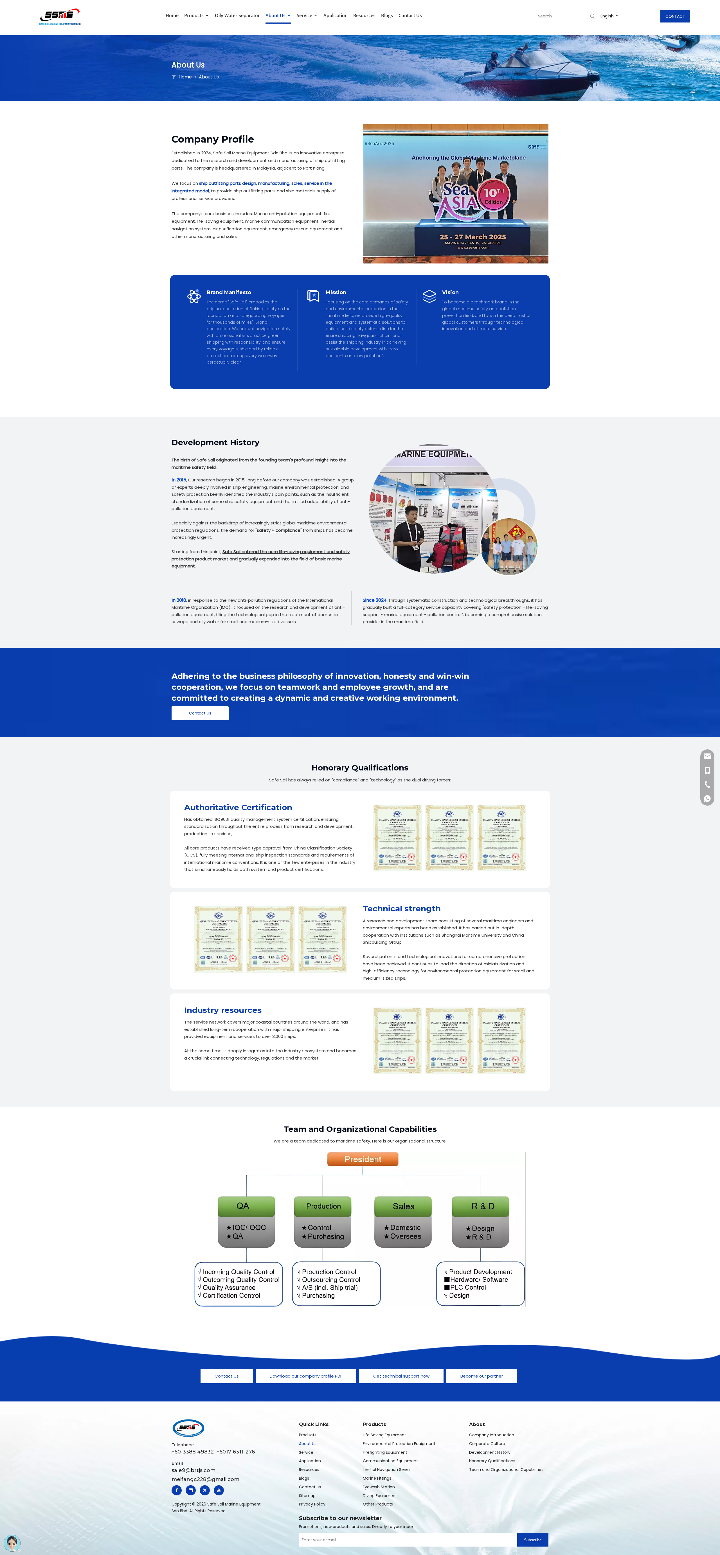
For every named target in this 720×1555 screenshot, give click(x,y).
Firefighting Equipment (385, 1452)
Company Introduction (491, 1435)
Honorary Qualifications (492, 1461)
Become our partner (481, 1376)
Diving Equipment (380, 1495)
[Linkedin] (191, 1490)
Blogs (387, 15)
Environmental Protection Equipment (399, 1443)
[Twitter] (205, 1490)
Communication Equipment (390, 1461)
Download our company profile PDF (306, 1376)
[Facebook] (177, 1490)
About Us (276, 15)
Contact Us (410, 15)
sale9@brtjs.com (193, 1470)
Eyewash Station (379, 1487)
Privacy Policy (312, 1504)
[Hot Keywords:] (592, 16)
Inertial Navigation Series (387, 1469)
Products (194, 15)
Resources (364, 15)
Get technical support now (401, 1376)
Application (335, 15)
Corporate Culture (487, 1443)
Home (172, 15)
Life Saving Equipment (384, 1435)
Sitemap (307, 1495)
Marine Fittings (377, 1478)
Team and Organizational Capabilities (506, 1469)
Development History (489, 1452)
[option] (397, 838)
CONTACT (675, 16)
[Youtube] (219, 1490)
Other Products (378, 1504)
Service (305, 15)
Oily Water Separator (237, 15)
